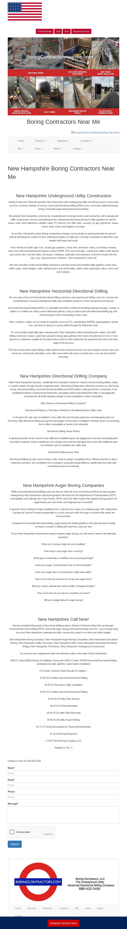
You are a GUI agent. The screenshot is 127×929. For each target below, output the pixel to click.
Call (58, 31)
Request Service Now (63, 923)
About (57, 148)
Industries (62, 140)
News (38, 148)
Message (13, 803)
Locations (85, 140)
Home (21, 140)
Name (11, 768)
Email (11, 780)
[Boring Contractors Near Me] (63, 882)
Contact (77, 148)
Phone (11, 791)
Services (40, 140)
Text (67, 31)
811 (20, 148)
